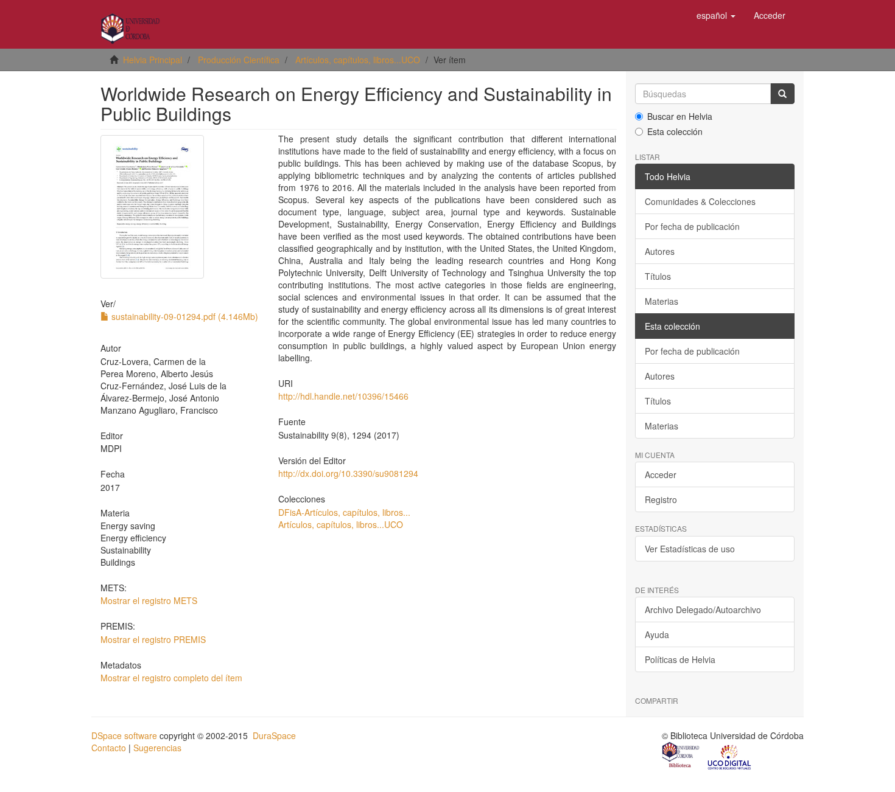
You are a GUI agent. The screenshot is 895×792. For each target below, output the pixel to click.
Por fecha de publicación (692, 226)
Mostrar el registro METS (148, 600)
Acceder (660, 474)
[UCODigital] (730, 756)
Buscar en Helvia (679, 116)
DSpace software (124, 735)
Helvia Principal (152, 60)
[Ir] (782, 93)
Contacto (108, 748)
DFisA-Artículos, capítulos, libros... (344, 512)
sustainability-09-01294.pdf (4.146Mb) (183, 316)
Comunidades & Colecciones (700, 201)
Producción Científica (238, 60)
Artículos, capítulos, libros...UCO (357, 60)
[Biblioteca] (681, 756)
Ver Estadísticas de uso (690, 549)
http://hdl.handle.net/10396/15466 (343, 396)
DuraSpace (274, 735)
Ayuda (657, 634)
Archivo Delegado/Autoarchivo (703, 609)
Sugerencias (157, 748)
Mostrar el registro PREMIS (153, 639)
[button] (716, 15)
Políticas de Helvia (680, 659)
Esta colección (675, 131)
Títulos (658, 276)
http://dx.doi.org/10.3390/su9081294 (348, 473)
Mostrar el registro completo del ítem (171, 678)
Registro (661, 499)
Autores (660, 251)
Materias (661, 301)
